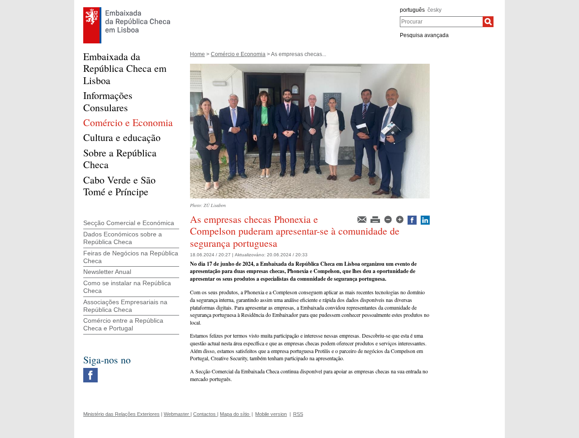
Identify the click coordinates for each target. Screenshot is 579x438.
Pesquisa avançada (424, 35)
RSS (298, 414)
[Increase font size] (400, 219)
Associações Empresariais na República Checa (125, 305)
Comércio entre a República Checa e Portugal (123, 324)
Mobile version (271, 414)
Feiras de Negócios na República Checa (130, 257)
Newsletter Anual (107, 271)
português (412, 10)
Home (197, 54)
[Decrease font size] (388, 219)
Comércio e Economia (238, 54)
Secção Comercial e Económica (128, 222)
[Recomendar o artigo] (362, 219)
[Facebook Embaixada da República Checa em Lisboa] (90, 370)
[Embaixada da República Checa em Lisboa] (127, 9)
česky (434, 10)
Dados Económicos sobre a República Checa (122, 238)
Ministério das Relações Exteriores (121, 414)
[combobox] (441, 21)
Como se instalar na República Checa (127, 286)
